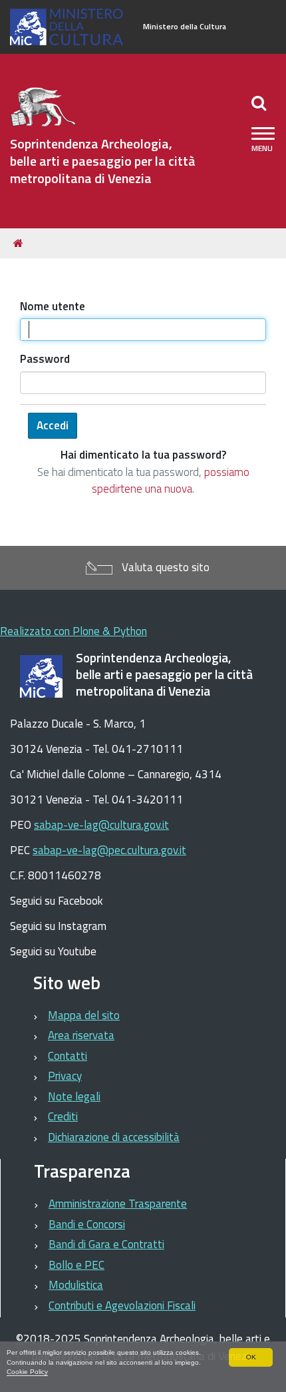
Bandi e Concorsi (87, 1224)
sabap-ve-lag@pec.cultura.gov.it (109, 850)
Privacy (65, 1075)
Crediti (63, 1116)
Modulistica (76, 1284)
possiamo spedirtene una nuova (170, 480)
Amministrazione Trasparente (118, 1203)
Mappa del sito (84, 1015)
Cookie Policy (27, 1371)
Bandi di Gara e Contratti (106, 1244)
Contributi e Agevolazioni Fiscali (122, 1305)
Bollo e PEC (76, 1265)
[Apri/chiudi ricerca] (260, 102)
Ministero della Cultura (184, 27)
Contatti (67, 1055)
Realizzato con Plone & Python (73, 631)
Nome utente (52, 306)
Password (45, 359)
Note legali (74, 1096)
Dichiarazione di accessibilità (114, 1137)
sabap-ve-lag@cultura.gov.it (101, 824)
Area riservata (81, 1035)
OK (251, 1357)
